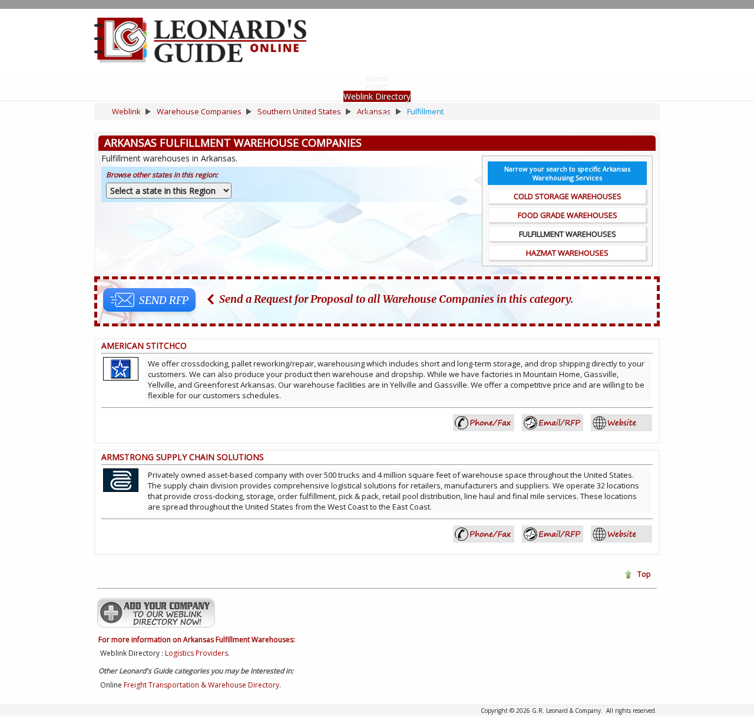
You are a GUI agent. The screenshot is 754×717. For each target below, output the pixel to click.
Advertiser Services (377, 105)
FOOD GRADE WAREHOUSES (567, 215)
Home (377, 78)
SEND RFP (163, 300)
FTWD (377, 87)
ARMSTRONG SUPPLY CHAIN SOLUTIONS (182, 456)
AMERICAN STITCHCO (144, 345)
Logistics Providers (196, 653)
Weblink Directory (377, 96)
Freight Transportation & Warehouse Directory (201, 685)
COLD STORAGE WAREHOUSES (567, 196)
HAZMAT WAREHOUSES (567, 252)
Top (644, 574)
